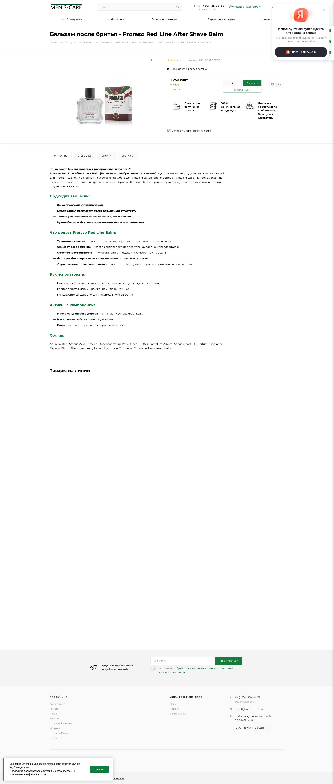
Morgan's (55, 728)
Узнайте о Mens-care (186, 697)
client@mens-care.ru (249, 709)
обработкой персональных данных (195, 668)
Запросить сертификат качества (191, 130)
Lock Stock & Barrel (61, 723)
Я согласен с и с (196, 670)
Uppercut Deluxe (59, 733)
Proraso (54, 708)
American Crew (58, 704)
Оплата (106, 156)
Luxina (53, 738)
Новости (175, 708)
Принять (99, 769)
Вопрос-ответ (178, 713)
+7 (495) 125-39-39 (210, 5)
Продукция (58, 697)
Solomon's (56, 718)
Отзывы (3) (84, 156)
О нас (173, 704)
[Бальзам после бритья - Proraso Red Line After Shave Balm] (104, 100)
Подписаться (229, 660)
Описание (60, 156)
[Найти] (178, 7)
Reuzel (54, 713)
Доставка (128, 156)
